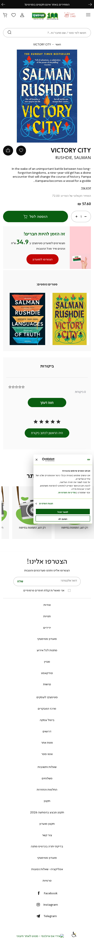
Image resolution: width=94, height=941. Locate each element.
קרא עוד (86, 188)
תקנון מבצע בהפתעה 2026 (47, 812)
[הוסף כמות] (76, 216)
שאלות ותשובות (47, 767)
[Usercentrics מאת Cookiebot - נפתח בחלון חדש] (54, 460)
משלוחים (47, 778)
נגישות (47, 684)
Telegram (50, 916)
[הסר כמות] (85, 216)
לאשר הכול (62, 512)
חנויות (47, 616)
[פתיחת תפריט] (88, 16)
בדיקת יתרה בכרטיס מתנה (47, 846)
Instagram (50, 905)
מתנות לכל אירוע (47, 650)
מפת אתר (47, 742)
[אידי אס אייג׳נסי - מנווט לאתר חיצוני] (40, 936)
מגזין (47, 662)
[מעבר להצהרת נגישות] (74, 936)
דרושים (47, 731)
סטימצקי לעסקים (47, 697)
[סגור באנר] (37, 460)
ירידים (47, 628)
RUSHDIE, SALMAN (73, 157)
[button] (22, 15)
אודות (47, 605)
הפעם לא (62, 519)
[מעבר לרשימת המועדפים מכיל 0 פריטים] (14, 15)
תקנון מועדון (47, 824)
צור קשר (47, 835)
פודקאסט (47, 673)
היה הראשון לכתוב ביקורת (47, 433)
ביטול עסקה (47, 720)
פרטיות (47, 880)
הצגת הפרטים (46, 503)
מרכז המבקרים (47, 708)
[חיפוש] (9, 32)
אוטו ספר (47, 754)
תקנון (47, 801)
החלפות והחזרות (47, 789)
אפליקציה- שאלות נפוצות (47, 869)
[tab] (47, 366)
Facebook (50, 893)
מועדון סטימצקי (47, 639)
